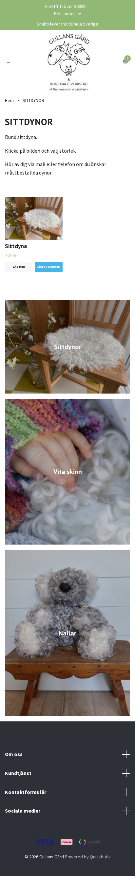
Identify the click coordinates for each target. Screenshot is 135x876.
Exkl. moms (65, 13)
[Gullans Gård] (69, 62)
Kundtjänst (18, 773)
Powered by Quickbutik (88, 857)
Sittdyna (16, 246)
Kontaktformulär (25, 792)
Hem (9, 100)
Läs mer (19, 267)
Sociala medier (22, 810)
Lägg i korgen (48, 267)
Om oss (14, 754)
